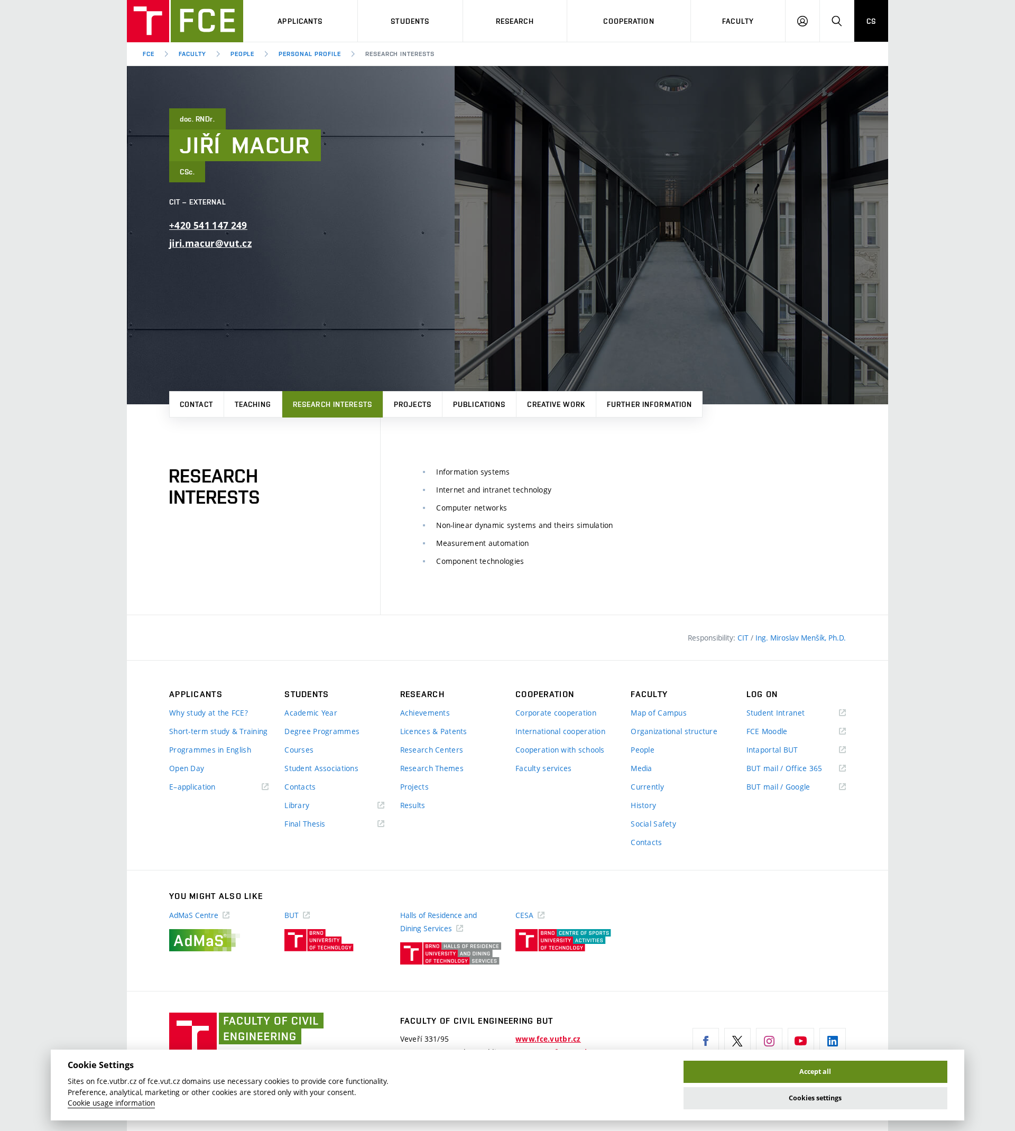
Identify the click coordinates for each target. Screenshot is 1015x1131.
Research (515, 21)
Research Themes (432, 768)
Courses (298, 750)
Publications (479, 404)
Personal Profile (309, 54)
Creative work (556, 404)
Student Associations (321, 768)
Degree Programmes (321, 731)
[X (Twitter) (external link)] (737, 1041)
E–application (207, 787)
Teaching (253, 404)
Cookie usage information (111, 1103)
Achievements (425, 713)
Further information (649, 404)
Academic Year (310, 713)
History (643, 805)
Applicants (300, 21)
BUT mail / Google (793, 787)
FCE (148, 54)
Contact (196, 404)
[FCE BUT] (185, 21)
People (242, 54)
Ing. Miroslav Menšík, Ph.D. (800, 638)
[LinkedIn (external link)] (832, 1041)
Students (410, 21)
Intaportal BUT (787, 750)
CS (871, 21)
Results (413, 805)
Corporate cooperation (555, 713)
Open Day (186, 768)
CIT (744, 638)
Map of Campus (659, 713)
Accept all (815, 1071)
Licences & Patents (433, 731)
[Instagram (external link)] (769, 1041)
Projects (412, 404)
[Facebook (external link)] (706, 1041)
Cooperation (628, 21)
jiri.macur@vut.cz (210, 243)
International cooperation (560, 731)
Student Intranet (791, 713)
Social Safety (653, 824)
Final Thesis (320, 824)
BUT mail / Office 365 (796, 769)
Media (641, 768)
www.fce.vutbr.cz (547, 1039)
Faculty (738, 21)
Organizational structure (674, 731)
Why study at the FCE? (208, 713)
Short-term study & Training (218, 731)
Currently (647, 787)
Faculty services (543, 768)
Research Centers (431, 750)
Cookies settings (815, 1097)
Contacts (300, 787)
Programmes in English (210, 750)
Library (312, 806)
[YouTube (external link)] (801, 1041)
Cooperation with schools (560, 750)
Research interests (332, 404)
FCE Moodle (782, 732)
